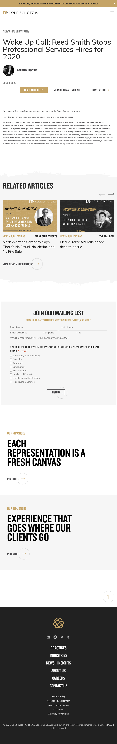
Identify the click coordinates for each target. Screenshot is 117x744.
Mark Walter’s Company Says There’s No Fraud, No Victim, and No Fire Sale (29, 247)
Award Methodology (58, 705)
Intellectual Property (23, 374)
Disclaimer (58, 709)
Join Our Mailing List (67, 90)
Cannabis (17, 359)
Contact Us (58, 686)
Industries (13, 554)
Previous (102, 194)
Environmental (20, 370)
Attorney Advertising (58, 713)
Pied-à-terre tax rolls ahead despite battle (82, 244)
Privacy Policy (58, 696)
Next (111, 194)
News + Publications (16, 31)
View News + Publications (18, 264)
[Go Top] (108, 596)
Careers (58, 678)
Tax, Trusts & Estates (24, 381)
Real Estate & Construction (26, 378)
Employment (19, 367)
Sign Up (56, 392)
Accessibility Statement (58, 700)
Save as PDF (99, 90)
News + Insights (58, 663)
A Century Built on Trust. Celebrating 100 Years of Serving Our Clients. (58, 3)
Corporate (18, 363)
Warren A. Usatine (27, 70)
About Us (58, 670)
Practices (13, 479)
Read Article (32, 90)
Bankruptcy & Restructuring (26, 355)
